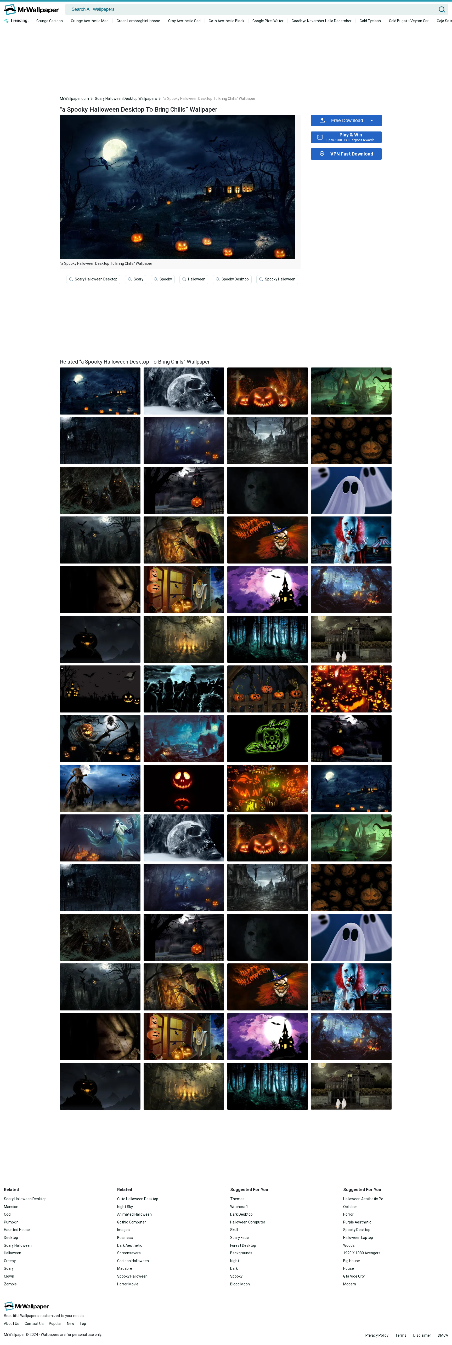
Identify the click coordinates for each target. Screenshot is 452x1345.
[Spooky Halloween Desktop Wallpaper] (267, 738)
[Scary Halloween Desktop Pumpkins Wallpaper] (351, 688)
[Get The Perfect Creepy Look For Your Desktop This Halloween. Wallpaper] (184, 440)
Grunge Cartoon (49, 21)
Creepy (10, 1261)
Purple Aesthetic (357, 1222)
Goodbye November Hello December (322, 21)
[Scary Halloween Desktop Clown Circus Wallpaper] (351, 540)
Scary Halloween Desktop (96, 279)
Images (123, 1230)
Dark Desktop (241, 1214)
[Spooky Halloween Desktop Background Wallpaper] (267, 540)
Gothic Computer (131, 1222)
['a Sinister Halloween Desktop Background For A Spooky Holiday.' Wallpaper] (184, 540)
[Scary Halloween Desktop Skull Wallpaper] (184, 391)
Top (83, 1323)
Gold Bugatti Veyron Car (409, 21)
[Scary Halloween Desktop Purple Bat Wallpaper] (267, 589)
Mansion (11, 1207)
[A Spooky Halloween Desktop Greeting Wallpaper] (184, 589)
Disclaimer (422, 1335)
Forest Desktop (243, 1245)
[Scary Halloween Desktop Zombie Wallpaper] (184, 688)
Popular (55, 1323)
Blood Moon (240, 1284)
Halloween (196, 279)
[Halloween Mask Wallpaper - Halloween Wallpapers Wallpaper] (267, 490)
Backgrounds (241, 1253)
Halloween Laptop (358, 1237)
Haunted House (17, 1230)
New (70, 1323)
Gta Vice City (354, 1276)
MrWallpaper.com (74, 98)
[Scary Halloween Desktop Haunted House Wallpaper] (184, 490)
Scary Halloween (18, 1245)
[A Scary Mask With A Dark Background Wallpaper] (100, 589)
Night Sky (125, 1207)
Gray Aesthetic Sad (184, 21)
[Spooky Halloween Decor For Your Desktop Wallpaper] (100, 688)
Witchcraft (239, 1207)
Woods (349, 1245)
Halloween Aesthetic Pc (363, 1199)
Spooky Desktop (235, 279)
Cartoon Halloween (133, 1261)
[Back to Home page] (33, 9)
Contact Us (34, 1323)
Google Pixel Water (268, 21)
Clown (9, 1276)
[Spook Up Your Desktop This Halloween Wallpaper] (351, 440)
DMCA (443, 1335)
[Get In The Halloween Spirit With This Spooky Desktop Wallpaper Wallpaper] (351, 589)
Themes (237, 1199)
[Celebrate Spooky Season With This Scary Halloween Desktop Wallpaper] (267, 788)
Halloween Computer (247, 1222)
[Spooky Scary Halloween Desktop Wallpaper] (351, 639)
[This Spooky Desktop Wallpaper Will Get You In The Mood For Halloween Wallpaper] (184, 738)
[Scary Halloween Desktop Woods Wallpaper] (267, 639)
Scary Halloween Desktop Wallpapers (126, 98)
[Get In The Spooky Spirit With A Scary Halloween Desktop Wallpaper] (184, 639)
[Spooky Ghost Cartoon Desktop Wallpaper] (351, 490)
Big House (351, 1261)
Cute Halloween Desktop (137, 1199)
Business (125, 1237)
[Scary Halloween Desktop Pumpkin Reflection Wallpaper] (184, 788)
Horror (348, 1214)
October (350, 1207)
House (348, 1268)
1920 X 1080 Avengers (362, 1253)
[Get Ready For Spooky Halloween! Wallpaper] (351, 391)
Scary (138, 279)
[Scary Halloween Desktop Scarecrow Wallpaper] (100, 540)
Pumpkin (11, 1222)
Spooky (166, 279)
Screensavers (129, 1253)
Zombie (10, 1284)
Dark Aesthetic (129, 1245)
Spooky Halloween (280, 279)
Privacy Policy (376, 1335)
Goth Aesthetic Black (226, 21)
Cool (7, 1214)
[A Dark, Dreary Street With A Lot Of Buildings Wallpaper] (267, 440)
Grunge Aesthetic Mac (90, 21)
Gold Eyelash (370, 21)
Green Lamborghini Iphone (138, 21)
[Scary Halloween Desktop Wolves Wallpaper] (100, 490)
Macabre (124, 1268)
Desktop (11, 1237)
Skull (234, 1230)
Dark (234, 1268)
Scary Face (239, 1237)
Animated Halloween (134, 1214)
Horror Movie (127, 1284)
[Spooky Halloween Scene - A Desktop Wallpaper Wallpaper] (351, 738)
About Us (11, 1323)
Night (234, 1261)
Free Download (347, 120)
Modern (349, 1284)
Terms (400, 1335)
